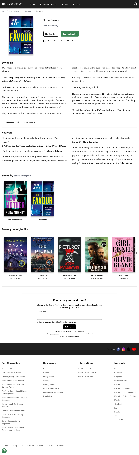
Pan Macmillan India (86, 377)
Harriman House (120, 380)
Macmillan (118, 384)
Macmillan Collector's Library (125, 396)
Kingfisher (118, 377)
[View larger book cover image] (21, 35)
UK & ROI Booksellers (51, 388)
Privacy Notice (17, 445)
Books (32, 4)
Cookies (5, 445)
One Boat (118, 404)
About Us (76, 4)
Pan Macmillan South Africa (88, 373)
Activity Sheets (49, 384)
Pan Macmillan (11, 363)
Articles (65, 4)
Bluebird (117, 369)
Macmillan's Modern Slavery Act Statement (14, 398)
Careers (46, 373)
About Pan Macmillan (10, 369)
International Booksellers (53, 392)
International (86, 363)
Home (3, 11)
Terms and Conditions (34, 445)
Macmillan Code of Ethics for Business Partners (13, 385)
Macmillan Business (122, 388)
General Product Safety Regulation (11, 422)
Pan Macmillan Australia (87, 369)
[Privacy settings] (4, 450)
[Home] (12, 4)
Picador (117, 412)
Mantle (117, 400)
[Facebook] (118, 349)
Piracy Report (48, 377)
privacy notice (54, 334)
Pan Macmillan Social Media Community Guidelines (13, 428)
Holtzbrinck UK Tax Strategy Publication (13, 405)
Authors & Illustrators (48, 4)
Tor (115, 416)
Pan (115, 408)
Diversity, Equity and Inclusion (13, 377)
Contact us (47, 369)
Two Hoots (118, 420)
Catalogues (47, 380)
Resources (49, 363)
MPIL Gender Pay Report (11, 373)
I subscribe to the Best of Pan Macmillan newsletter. (57, 322)
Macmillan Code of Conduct (13, 380)
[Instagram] (123, 349)
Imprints (119, 363)
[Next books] (136, 253)
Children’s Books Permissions (13, 410)
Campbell (118, 373)
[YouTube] (134, 349)
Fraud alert (47, 396)
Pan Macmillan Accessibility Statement (12, 415)
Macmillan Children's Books (125, 392)
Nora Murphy (29, 11)
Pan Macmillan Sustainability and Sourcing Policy (14, 392)
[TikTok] (128, 349)
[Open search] (135, 4)
